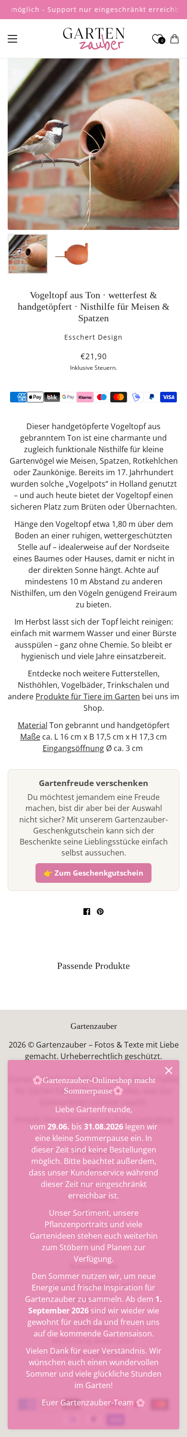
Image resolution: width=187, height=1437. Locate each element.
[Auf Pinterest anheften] (100, 911)
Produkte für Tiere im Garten (87, 696)
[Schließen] (169, 1070)
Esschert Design (93, 337)
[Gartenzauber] (93, 39)
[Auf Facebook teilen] (87, 911)
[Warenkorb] (174, 39)
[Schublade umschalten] (12, 39)
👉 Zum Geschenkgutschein (93, 873)
